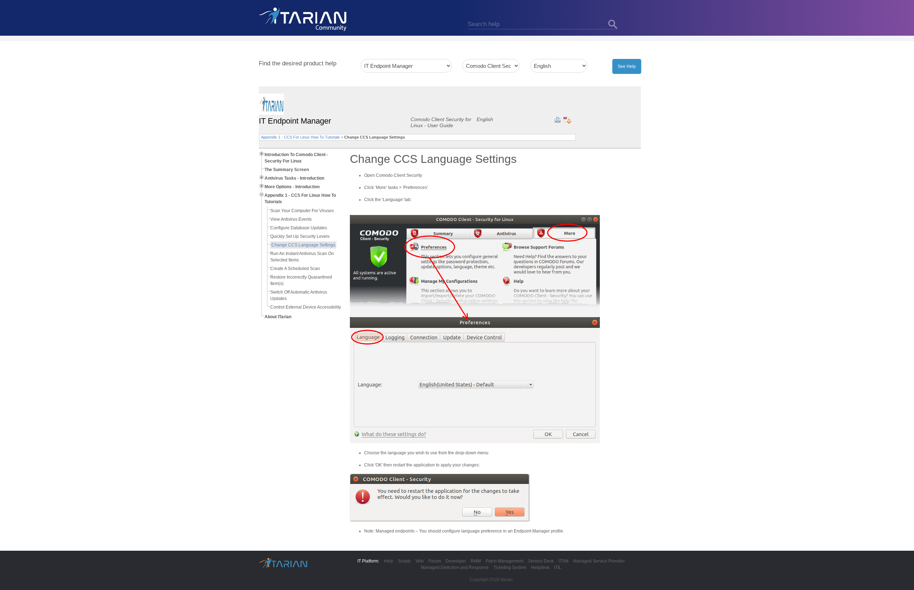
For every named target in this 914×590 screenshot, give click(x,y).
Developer (456, 561)
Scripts (404, 561)
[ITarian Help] (303, 18)
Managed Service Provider (599, 561)
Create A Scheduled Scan (295, 268)
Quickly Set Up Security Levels (300, 236)
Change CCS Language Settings (303, 245)
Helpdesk (540, 567)
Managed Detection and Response (455, 567)
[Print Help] (557, 120)
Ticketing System (509, 567)
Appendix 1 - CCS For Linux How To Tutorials (300, 137)
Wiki (420, 561)
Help (388, 561)
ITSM (563, 561)
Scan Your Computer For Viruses (302, 210)
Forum (434, 561)
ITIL (557, 567)
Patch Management (504, 561)
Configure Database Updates (298, 227)
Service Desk (541, 561)
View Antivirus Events (291, 219)
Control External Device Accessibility (305, 307)
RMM (476, 561)
